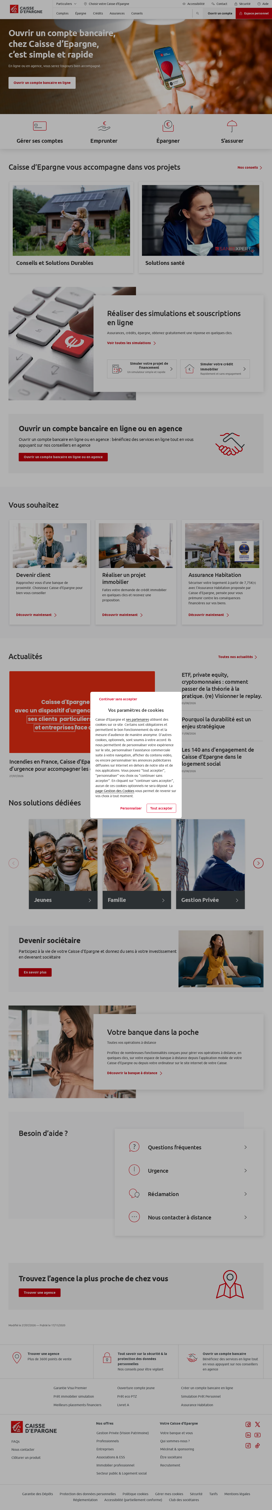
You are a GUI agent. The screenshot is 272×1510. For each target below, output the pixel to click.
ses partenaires (137, 719)
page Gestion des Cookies (114, 791)
